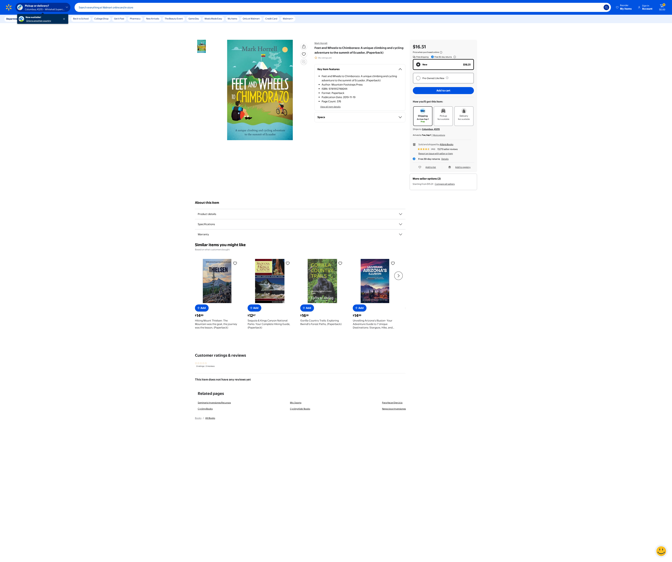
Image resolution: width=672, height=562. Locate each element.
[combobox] (343, 7)
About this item (207, 203)
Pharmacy (135, 18)
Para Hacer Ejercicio (392, 402)
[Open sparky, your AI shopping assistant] (661, 551)
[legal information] (441, 52)
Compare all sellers (445, 184)
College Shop (101, 18)
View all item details (330, 106)
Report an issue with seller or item (435, 153)
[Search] (606, 7)
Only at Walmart (251, 18)
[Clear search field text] (598, 7)
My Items (232, 18)
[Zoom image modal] (304, 62)
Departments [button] (13, 18)
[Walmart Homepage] (8, 7)
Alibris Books (446, 144)
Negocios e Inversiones (394, 408)
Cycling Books (205, 408)
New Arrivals (152, 18)
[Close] (65, 19)
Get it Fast (119, 18)
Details (445, 158)
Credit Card (271, 18)
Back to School (81, 18)
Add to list (430, 167)
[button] (624, 7)
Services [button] (35, 18)
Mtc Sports (295, 402)
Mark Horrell (320, 43)
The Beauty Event (174, 18)
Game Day (193, 18)
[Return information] (454, 57)
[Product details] (400, 214)
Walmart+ (288, 18)
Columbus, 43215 (431, 129)
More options (439, 135)
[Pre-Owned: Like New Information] (447, 77)
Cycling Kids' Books (300, 408)
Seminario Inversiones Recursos (214, 402)
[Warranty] (400, 234)
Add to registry (463, 167)
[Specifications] (400, 224)
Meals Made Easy (213, 18)
